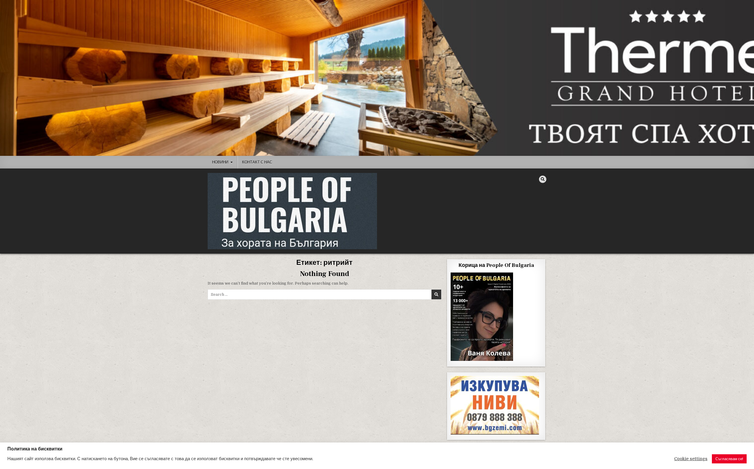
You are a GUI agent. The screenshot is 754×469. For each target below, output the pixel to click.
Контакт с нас (257, 162)
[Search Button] (542, 179)
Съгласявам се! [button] (729, 459)
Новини (220, 162)
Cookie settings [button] (690, 458)
